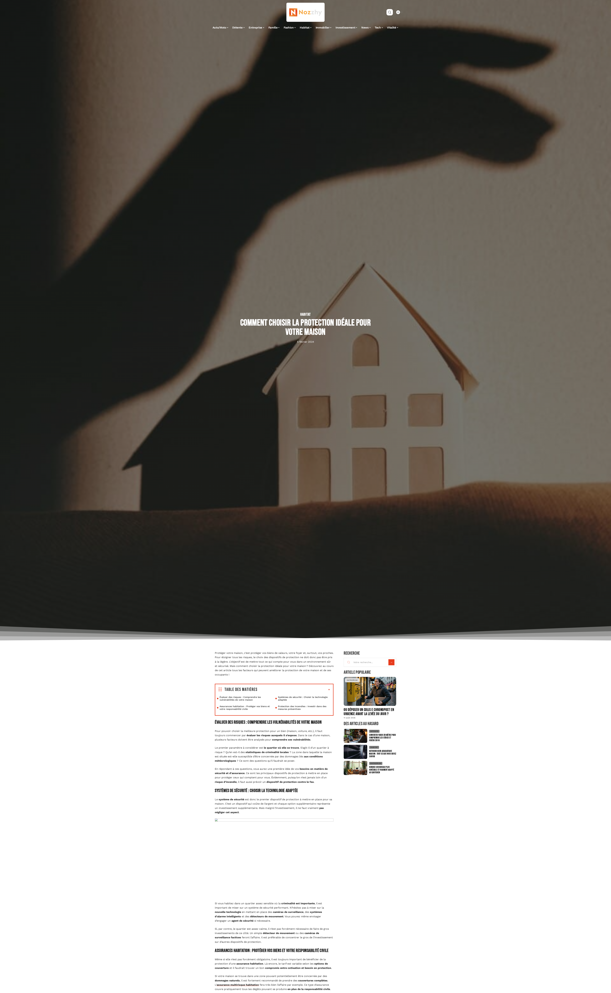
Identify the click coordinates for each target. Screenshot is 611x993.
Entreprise (352, 680)
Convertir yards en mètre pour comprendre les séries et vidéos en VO (382, 738)
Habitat (305, 314)
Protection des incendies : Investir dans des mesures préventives (302, 707)
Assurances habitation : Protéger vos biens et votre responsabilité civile (245, 707)
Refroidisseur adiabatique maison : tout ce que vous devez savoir (382, 754)
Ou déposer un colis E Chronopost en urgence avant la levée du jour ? (369, 711)
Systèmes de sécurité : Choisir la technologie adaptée (303, 698)
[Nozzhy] (305, 12)
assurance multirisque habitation (238, 984)
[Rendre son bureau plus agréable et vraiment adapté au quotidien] (355, 768)
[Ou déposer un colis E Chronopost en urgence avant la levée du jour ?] (370, 691)
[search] (389, 12)
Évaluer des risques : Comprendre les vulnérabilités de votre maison (240, 698)
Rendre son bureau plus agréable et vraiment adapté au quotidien (381, 770)
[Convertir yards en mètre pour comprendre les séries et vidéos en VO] (355, 736)
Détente (374, 731)
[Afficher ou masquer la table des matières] (293, 690)
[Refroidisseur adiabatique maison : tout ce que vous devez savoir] (355, 752)
